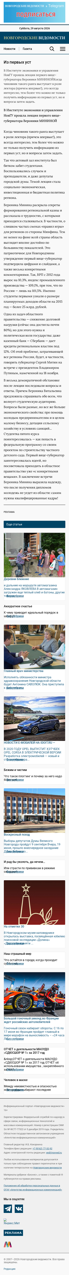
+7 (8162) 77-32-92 (42, 1148)
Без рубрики (15, 596)
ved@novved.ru (54, 1152)
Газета (27, 49)
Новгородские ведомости (47, 1167)
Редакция (9, 1268)
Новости (9, 49)
